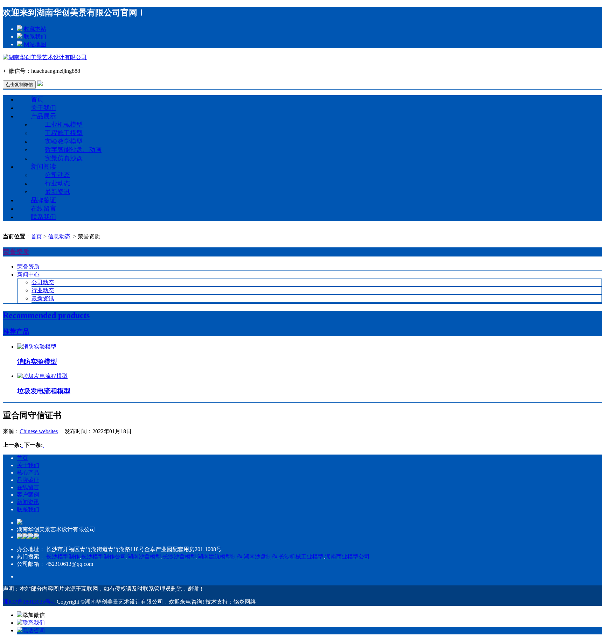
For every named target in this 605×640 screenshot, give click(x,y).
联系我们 (35, 37)
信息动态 (59, 236)
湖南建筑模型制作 (219, 557)
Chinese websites (39, 431)
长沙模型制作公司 (103, 557)
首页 (37, 99)
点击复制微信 (19, 84)
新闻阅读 (43, 166)
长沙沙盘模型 (179, 557)
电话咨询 (33, 630)
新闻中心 (28, 274)
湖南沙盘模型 (144, 557)
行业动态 (57, 183)
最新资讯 (57, 191)
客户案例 (28, 495)
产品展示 (43, 116)
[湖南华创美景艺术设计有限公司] (45, 57)
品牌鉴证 (43, 200)
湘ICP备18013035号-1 (29, 602)
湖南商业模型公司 (347, 557)
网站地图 (35, 44)
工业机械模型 (64, 124)
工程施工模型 (64, 132)
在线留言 (43, 208)
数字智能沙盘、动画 (73, 149)
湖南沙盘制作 (260, 557)
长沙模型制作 (63, 557)
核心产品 (28, 473)
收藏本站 (35, 29)
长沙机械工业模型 (301, 557)
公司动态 (57, 174)
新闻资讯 (28, 502)
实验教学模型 (64, 141)
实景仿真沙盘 (64, 158)
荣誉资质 (28, 266)
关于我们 (43, 107)
